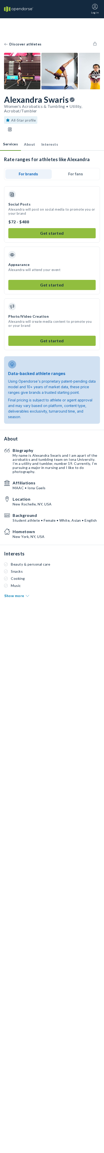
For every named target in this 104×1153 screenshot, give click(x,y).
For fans (75, 174)
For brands (28, 174)
